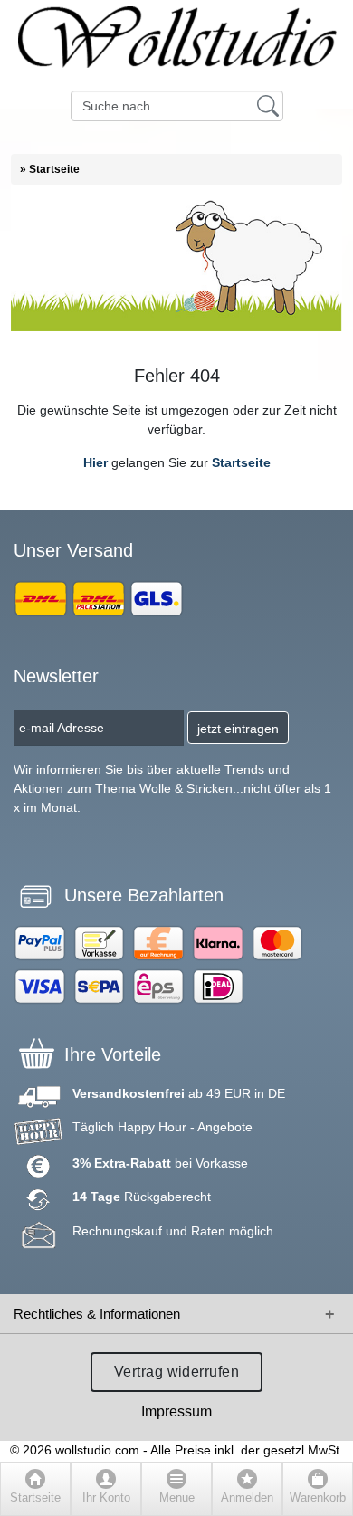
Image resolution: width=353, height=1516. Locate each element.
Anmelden (247, 1498)
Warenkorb (318, 1498)
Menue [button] (177, 1498)
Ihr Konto (106, 1498)
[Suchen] (268, 105)
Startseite (241, 462)
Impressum (176, 1411)
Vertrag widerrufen (177, 1371)
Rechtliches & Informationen (97, 1313)
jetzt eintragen (238, 728)
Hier (95, 462)
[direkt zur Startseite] (176, 45)
